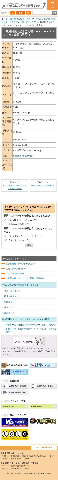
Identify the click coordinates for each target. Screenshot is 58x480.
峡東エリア (9, 307)
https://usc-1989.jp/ (23, 155)
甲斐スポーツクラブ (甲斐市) (42, 185)
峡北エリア (9, 302)
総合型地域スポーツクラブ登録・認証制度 (25, 278)
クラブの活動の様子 (15, 273)
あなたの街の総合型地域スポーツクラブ (20, 285)
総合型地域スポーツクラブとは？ (21, 264)
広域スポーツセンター (16, 268)
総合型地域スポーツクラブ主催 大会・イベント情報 (25, 319)
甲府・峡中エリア (28, 22)
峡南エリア (9, 313)
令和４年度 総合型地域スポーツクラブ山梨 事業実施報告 (31, 330)
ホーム (4, 19)
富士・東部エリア (12, 291)
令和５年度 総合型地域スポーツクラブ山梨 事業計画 (31, 324)
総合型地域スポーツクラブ (22, 19)
